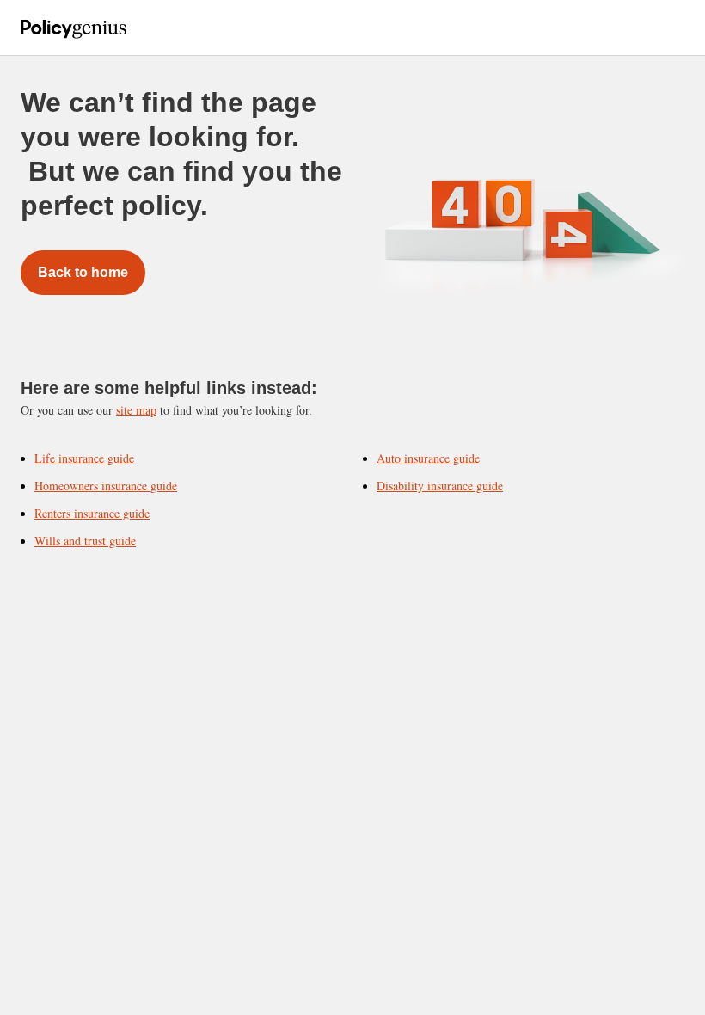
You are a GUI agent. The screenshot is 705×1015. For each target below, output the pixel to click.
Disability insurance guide (440, 485)
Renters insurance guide (92, 513)
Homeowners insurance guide (105, 485)
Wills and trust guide (85, 540)
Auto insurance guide (428, 458)
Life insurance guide (84, 458)
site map (136, 410)
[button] (140, 27)
